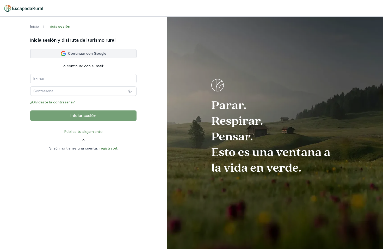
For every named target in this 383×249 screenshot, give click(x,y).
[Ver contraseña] (129, 91)
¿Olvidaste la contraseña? (52, 102)
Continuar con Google (87, 53)
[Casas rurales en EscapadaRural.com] (23, 8)
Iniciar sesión (83, 115)
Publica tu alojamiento (83, 131)
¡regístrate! (108, 148)
